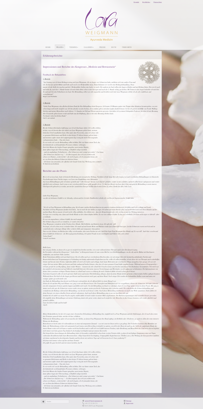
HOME (48, 47)
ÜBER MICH (127, 47)
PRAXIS (59, 47)
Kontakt (136, 2)
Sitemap (128, 401)
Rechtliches (146, 2)
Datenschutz (158, 2)
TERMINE (73, 47)
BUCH (113, 47)
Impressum (129, 403)
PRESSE (102, 47)
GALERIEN (88, 47)
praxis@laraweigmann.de (93, 401)
